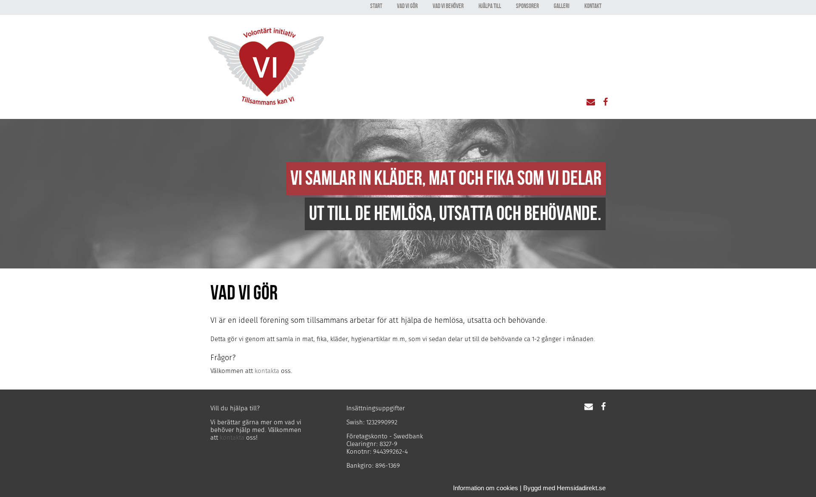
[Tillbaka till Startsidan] (266, 102)
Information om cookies (485, 487)
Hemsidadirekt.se (581, 487)
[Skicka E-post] (593, 102)
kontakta (267, 371)
